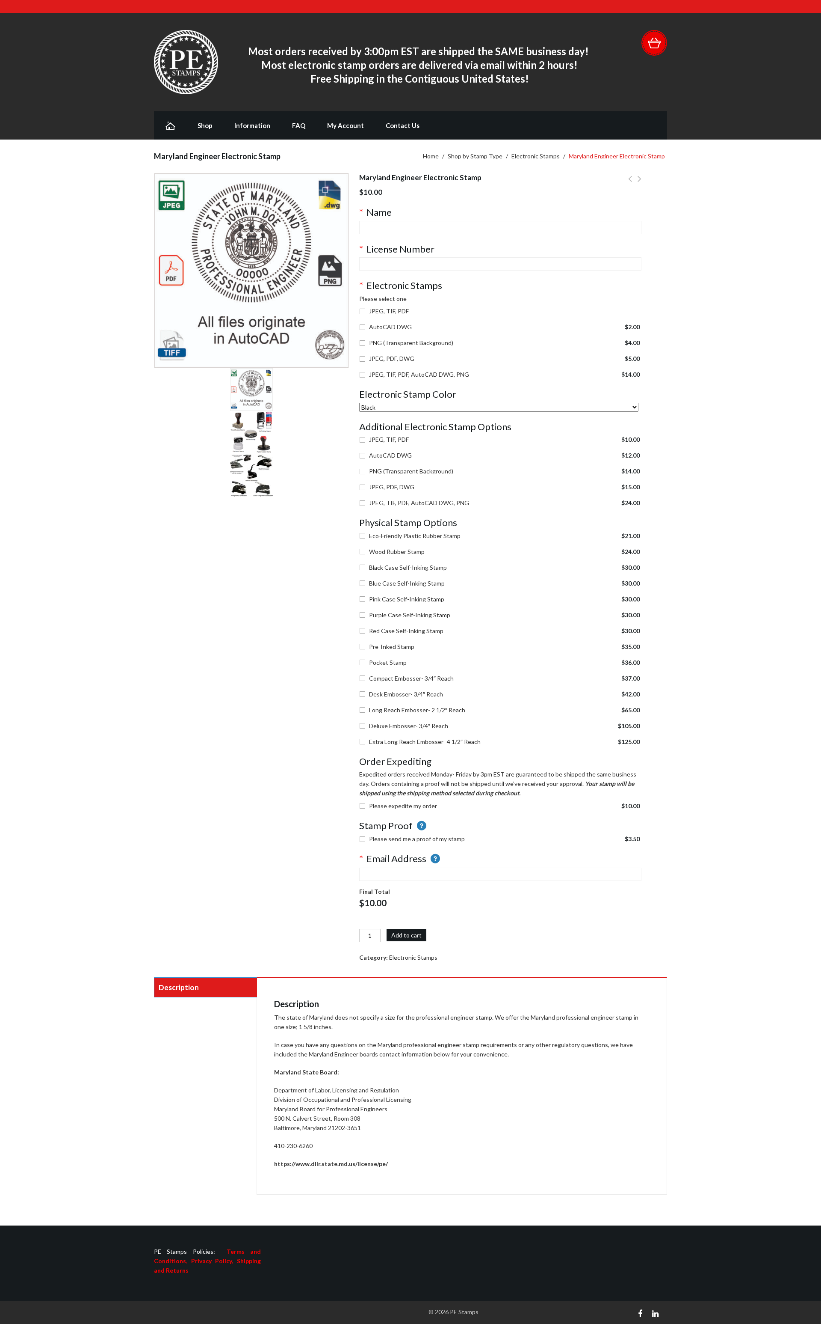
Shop (205, 125)
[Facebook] (640, 1312)
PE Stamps (464, 1311)
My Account (345, 125)
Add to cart (406, 935)
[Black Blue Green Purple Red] (498, 407)
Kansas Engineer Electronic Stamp (639, 183)
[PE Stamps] (186, 61)
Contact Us (402, 125)
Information (252, 125)
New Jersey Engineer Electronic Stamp (630, 183)
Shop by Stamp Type (475, 156)
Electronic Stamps (535, 156)
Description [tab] (179, 987)
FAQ (298, 125)
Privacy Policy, (214, 1260)
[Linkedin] (655, 1312)
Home (431, 156)
